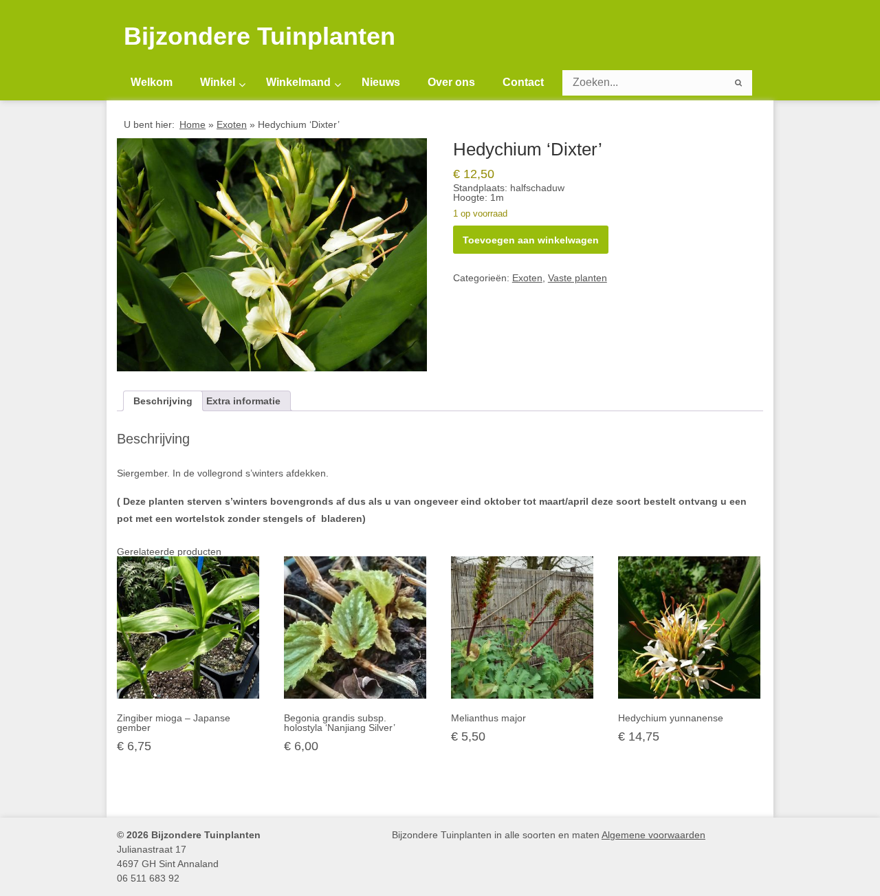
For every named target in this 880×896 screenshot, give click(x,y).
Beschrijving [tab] (162, 400)
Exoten (232, 124)
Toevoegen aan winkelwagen (531, 239)
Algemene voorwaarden (653, 834)
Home (192, 124)
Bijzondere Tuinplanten (259, 36)
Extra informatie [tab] (243, 400)
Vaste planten (577, 277)
